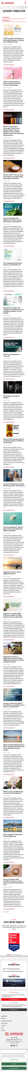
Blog (2, 1028)
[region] (14, 1060)
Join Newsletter (14, 999)
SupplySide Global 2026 (14, 968)
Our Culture (4, 1023)
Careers (3, 1030)
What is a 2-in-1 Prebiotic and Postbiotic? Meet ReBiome (13, 792)
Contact (3, 1025)
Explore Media (14, 1009)
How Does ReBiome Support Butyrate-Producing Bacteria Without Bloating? (13, 528)
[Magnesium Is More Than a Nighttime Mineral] (14, 563)
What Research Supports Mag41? (11, 396)
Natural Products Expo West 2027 (15, 971)
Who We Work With (6, 1021)
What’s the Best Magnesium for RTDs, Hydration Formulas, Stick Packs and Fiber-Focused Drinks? (13, 747)
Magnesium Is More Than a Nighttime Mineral (12, 573)
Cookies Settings (14, 1059)
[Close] (26, 1051)
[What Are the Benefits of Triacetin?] (14, 346)
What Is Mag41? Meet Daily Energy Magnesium (12, 835)
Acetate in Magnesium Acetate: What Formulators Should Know (14, 484)
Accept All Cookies (14, 1068)
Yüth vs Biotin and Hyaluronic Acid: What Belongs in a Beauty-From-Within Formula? (13, 40)
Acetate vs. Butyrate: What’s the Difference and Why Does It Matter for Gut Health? (13, 705)
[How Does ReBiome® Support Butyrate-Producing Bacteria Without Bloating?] (14, 518)
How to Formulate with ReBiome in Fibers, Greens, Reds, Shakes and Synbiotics (12, 219)
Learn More (14, 984)
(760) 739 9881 (14, 1037)
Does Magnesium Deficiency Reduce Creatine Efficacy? (12, 264)
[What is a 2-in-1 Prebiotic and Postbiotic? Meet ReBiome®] (14, 783)
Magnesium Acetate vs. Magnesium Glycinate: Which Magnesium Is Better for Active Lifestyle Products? (13, 659)
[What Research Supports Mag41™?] (14, 387)
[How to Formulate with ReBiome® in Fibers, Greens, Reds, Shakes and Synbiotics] (14, 209)
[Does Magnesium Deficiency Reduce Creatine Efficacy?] (14, 254)
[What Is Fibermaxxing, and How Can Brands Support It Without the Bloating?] (14, 430)
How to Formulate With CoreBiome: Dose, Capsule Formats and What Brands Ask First (13, 881)
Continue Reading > (9, 64)
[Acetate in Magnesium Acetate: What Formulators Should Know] (14, 475)
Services (3, 1018)
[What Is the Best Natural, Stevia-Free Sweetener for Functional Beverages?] (14, 73)
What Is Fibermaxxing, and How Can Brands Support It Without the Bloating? (13, 440)
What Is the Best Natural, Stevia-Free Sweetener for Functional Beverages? (12, 83)
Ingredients (4, 1016)
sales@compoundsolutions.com (14, 1039)
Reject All (14, 1064)
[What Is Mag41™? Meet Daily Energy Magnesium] (14, 826)
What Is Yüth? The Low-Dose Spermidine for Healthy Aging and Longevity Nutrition (13, 176)
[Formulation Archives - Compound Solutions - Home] (7, 3)
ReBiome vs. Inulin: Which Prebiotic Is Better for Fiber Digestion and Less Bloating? (12, 615)
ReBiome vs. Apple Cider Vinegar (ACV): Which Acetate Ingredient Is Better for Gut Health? (13, 310)
